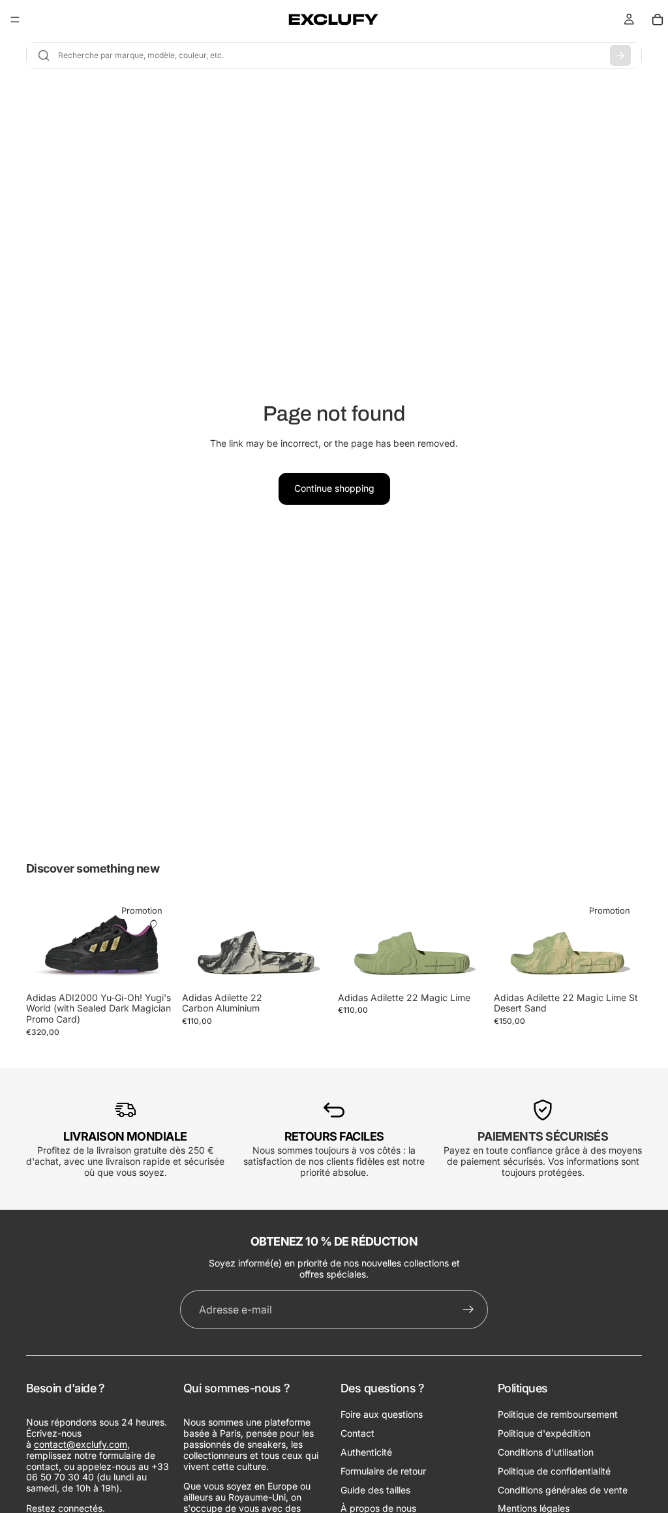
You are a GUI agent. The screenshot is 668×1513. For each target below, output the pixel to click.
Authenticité (366, 1452)
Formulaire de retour (383, 1470)
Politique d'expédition (544, 1433)
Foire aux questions (382, 1414)
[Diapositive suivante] (159, 942)
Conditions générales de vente (563, 1489)
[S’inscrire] (468, 1309)
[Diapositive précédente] (40, 942)
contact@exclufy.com (80, 1444)
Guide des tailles (375, 1489)
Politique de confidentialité (554, 1470)
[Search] (620, 55)
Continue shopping (334, 488)
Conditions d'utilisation (546, 1452)
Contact (357, 1433)
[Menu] (15, 20)
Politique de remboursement (558, 1414)
